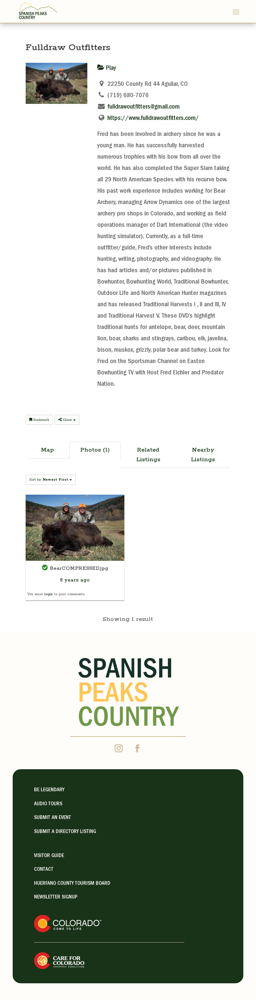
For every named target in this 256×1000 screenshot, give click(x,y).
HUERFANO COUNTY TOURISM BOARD (72, 883)
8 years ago (75, 580)
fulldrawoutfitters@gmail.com (143, 107)
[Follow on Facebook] (137, 748)
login (48, 594)
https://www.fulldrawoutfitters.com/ (153, 118)
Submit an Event (52, 818)
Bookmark (40, 420)
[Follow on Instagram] (119, 748)
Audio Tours (48, 804)
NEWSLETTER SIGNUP (55, 897)
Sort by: (48, 479)
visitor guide (49, 856)
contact (43, 869)
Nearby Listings (203, 454)
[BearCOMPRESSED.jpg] (75, 527)
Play (110, 68)
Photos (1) (95, 450)
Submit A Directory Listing (65, 832)
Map (47, 450)
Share (67, 420)
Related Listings (148, 454)
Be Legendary (49, 790)
